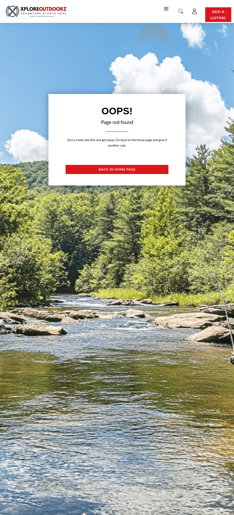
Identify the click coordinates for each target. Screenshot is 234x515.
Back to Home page (117, 169)
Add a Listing (218, 14)
